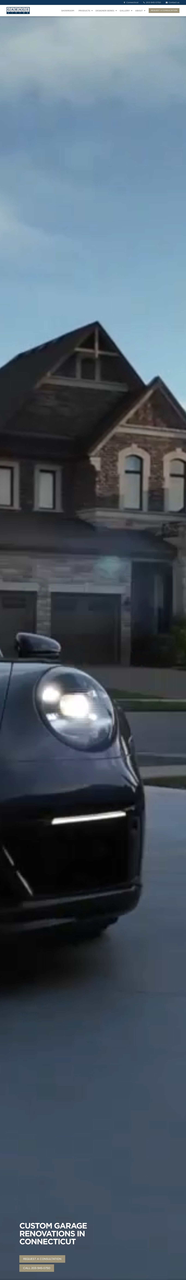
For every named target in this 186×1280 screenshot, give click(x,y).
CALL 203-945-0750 (36, 1268)
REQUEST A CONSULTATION (164, 10)
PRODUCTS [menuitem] (84, 11)
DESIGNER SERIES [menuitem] (105, 11)
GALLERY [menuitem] (125, 11)
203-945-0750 (153, 2)
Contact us (173, 2)
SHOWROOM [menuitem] (67, 11)
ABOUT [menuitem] (139, 11)
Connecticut (132, 2)
